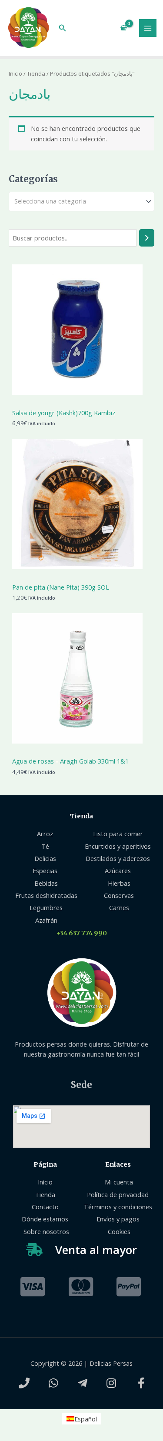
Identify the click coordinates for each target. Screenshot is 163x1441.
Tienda (36, 73)
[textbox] (77, 201)
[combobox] (81, 201)
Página (45, 1164)
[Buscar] (146, 238)
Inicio (15, 73)
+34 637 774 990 (82, 933)
